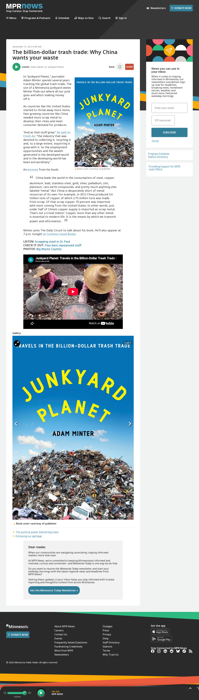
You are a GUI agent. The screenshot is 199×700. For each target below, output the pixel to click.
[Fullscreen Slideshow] (17, 343)
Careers (59, 630)
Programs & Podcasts (37, 18)
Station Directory (158, 156)
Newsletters (61, 654)
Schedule (63, 18)
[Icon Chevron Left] (16, 424)
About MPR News (64, 626)
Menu (12, 18)
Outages (107, 626)
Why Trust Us (110, 654)
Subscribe (169, 132)
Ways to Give (86, 18)
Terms (155, 141)
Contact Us (60, 634)
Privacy (107, 634)
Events (58, 638)
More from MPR (63, 650)
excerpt (33, 169)
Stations (107, 646)
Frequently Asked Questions (70, 642)
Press (106, 630)
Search (106, 18)
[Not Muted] (4, 693)
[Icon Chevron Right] (130, 424)
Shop (106, 638)
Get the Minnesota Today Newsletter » (54, 590)
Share (129, 66)
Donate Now (181, 8)
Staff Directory (111, 642)
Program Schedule (158, 153)
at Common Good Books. (59, 234)
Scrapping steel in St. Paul (52, 241)
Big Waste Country (49, 249)
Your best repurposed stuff (63, 245)
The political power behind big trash (37, 532)
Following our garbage (29, 536)
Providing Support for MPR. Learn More (164, 168)
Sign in (123, 18)
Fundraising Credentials (68, 646)
